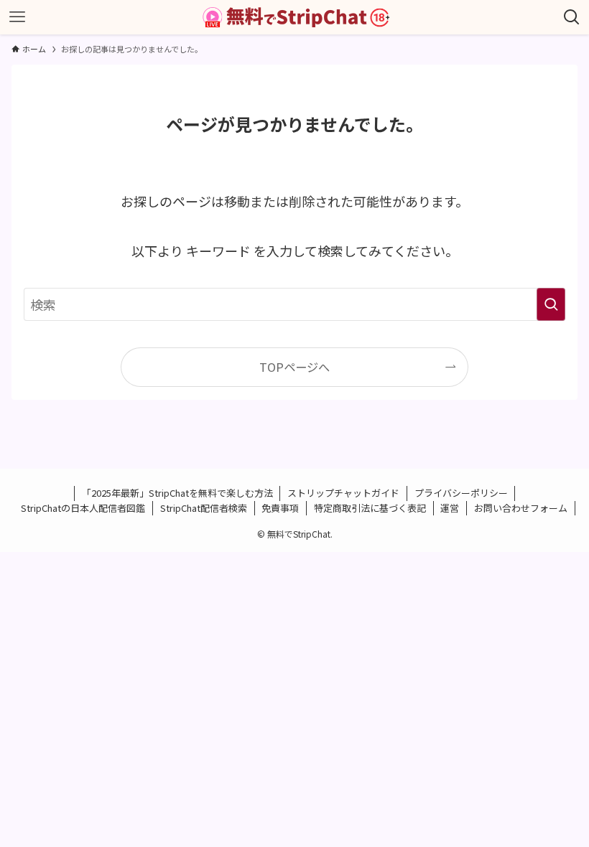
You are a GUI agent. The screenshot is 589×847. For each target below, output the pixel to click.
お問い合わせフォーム (520, 508)
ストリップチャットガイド (343, 493)
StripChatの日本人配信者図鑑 (83, 508)
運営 (449, 508)
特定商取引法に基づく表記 (370, 508)
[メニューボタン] (17, 17)
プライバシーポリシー (461, 493)
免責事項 (280, 508)
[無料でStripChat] (294, 17)
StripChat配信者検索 (203, 508)
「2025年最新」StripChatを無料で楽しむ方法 (177, 493)
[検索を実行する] (551, 304)
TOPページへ (294, 366)
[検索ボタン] (572, 17)
